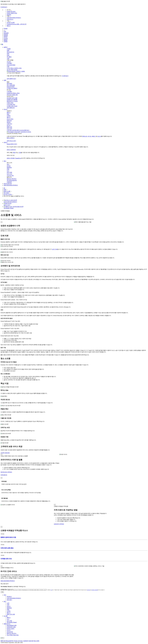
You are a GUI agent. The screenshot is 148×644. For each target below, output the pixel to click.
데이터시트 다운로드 (6, 472)
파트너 (8, 606)
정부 (8, 53)
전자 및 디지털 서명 (12, 94)
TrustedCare (18, 158)
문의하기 (9, 596)
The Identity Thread (11, 622)
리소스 (8, 630)
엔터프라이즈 (10, 52)
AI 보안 (9, 61)
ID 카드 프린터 (8, 194)
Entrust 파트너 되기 (12, 144)
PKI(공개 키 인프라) (12, 101)
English (5, 28)
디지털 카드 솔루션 (12, 88)
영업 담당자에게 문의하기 (8, 581)
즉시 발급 (6, 193)
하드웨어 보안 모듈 (12, 98)
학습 (8, 114)
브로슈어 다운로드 (59, 524)
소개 (8, 603)
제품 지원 (9, 127)
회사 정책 (36, 641)
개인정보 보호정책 (94, 589)
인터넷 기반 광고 (18, 641)
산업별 (8, 48)
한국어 (5, 37)
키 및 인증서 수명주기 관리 (14, 68)
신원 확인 (9, 63)
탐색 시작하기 (10, 138)
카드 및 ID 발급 (11, 65)
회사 (5, 601)
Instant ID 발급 (10, 86)
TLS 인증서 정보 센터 (13, 635)
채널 (14, 152)
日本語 (5, 41)
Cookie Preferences (44, 641)
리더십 (8, 166)
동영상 (8, 122)
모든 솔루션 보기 (11, 78)
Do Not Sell (52, 641)
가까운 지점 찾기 (5, 452)
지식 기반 (9, 128)
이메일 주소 (4, 589)
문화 (8, 169)
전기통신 (9, 57)
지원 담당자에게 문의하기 (14, 17)
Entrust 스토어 (10, 628)
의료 (8, 55)
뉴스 (8, 170)
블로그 (8, 25)
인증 (8, 66)
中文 (5, 31)
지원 (8, 604)
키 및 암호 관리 (11, 104)
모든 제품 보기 (11, 107)
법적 (2, 641)
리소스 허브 (10, 119)
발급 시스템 (7, 191)
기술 (19, 152)
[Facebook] (1, 639)
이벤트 (8, 115)
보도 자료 (9, 172)
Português (6, 33)
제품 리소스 (7, 623)
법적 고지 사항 (11, 614)
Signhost (9, 14)
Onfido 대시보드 (11, 11)
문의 (5, 595)
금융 (8, 50)
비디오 (89, 136)
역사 (8, 164)
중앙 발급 (9, 83)
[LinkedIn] (2, 639)
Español (6, 38)
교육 (8, 58)
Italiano (5, 40)
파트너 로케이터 (11, 149)
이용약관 (9, 182)
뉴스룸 (5, 616)
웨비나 (8, 117)
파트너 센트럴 (10, 158)
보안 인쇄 (54, 249)
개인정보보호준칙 (12, 180)
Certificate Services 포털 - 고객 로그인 (16, 24)
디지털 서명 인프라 (12, 106)
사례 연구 (9, 123)
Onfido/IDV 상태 (11, 627)
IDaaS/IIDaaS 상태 (11, 625)
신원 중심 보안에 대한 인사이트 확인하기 (18, 130)
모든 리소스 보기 (11, 140)
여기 (51, 589)
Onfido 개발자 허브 (12, 13)
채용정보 (9, 167)
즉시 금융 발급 (11, 85)
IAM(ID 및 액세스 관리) (13, 93)
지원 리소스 (10, 19)
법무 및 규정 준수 (11, 178)
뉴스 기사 (9, 174)
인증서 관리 (10, 102)
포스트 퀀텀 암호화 (12, 69)
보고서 (8, 125)
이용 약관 (88, 589)
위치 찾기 (9, 599)
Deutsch (6, 35)
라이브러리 (10, 631)
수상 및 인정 (10, 175)
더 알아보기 (4, 7)
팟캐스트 (9, 120)
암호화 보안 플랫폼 (12, 99)
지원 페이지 (4, 475)
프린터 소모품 (10, 22)
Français (6, 34)
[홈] (2, 44)
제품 (5, 189)
